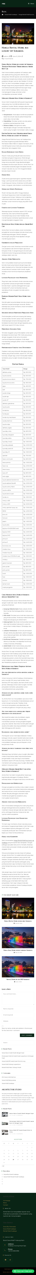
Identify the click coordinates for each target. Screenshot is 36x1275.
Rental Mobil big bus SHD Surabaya (18, 979)
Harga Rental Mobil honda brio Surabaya (18, 921)
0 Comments (8, 58)
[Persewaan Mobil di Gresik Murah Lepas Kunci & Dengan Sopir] (5, 1123)
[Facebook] (5, 1260)
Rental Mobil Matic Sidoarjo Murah (11, 1067)
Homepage (6, 1200)
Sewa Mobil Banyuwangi (9, 1080)
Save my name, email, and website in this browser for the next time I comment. (17, 1029)
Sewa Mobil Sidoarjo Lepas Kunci (11, 1064)
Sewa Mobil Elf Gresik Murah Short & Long (13, 1061)
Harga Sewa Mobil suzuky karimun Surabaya (18, 950)
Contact (5, 1205)
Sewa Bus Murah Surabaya (11, 1174)
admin (6, 56)
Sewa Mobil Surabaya (8, 1083)
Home (24, 1269)
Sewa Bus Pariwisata (9, 1226)
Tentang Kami (9, 1269)
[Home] (2, 14)
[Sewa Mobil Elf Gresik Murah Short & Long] (5, 1132)
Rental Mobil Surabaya (10, 1231)
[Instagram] (10, 1260)
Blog (30, 1269)
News (5, 1203)
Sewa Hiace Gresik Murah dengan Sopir (13, 1053)
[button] (23, 1271)
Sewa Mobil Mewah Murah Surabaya (14, 1176)
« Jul (3, 1166)
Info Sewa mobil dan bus (9, 1077)
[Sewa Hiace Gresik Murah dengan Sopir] (5, 1114)
